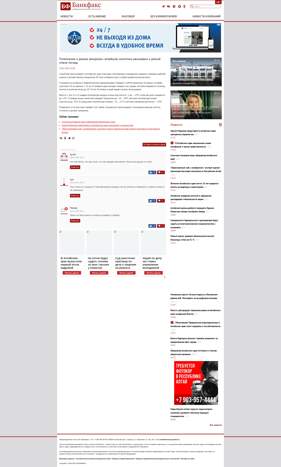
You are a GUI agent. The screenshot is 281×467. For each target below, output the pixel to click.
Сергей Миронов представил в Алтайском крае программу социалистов (97, 125)
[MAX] (180, 6)
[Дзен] (174, 6)
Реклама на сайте (188, 459)
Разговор (128, 16)
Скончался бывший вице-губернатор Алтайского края (88, 121)
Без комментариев (163, 16)
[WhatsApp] (73, 138)
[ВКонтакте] (169, 6)
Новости (66, 16)
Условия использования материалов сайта (93, 459)
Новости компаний (207, 16)
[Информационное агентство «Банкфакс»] (84, 6)
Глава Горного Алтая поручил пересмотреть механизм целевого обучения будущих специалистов (191, 413)
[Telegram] (163, 6)
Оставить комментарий (154, 144)
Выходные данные (66, 459)
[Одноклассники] (184, 6)
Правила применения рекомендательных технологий (157, 459)
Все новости (216, 425)
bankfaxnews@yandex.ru (170, 439)
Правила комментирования (123, 459)
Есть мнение (97, 16)
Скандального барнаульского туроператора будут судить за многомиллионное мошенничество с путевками (194, 224)
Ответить (75, 167)
